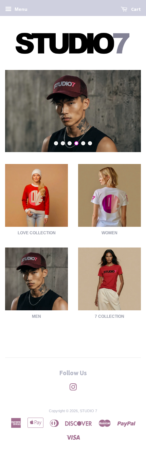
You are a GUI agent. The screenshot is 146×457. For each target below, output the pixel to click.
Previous (19, 111)
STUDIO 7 (88, 411)
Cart (135, 9)
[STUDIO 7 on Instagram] (73, 389)
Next (126, 111)
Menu (20, 9)
